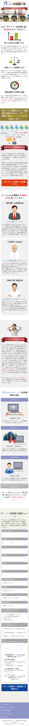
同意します (15, 679)
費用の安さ (7, 618)
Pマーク (4, 345)
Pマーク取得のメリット (6, 704)
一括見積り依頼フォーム (14, 420)
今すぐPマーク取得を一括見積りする (14, 183)
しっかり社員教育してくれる (12, 614)
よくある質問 (3, 716)
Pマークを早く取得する (6, 713)
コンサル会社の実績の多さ (11, 616)
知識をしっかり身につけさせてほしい (14, 636)
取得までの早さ (8, 620)
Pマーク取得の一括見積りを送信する (14, 687)
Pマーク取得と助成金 (5, 710)
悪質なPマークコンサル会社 (7, 707)
